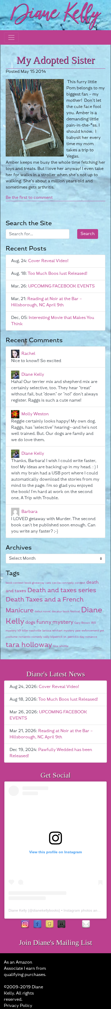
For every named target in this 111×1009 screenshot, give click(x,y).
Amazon (61, 924)
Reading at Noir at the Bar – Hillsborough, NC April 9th (46, 302)
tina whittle (60, 646)
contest (80, 583)
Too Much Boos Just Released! (57, 274)
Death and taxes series (61, 590)
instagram (25, 924)
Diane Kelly (32, 375)
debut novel (43, 611)
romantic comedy (30, 637)
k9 (19, 630)
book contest (14, 583)
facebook (37, 924)
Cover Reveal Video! (48, 261)
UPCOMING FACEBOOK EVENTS (61, 286)
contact (86, 924)
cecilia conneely (63, 583)
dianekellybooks (46, 910)
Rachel (28, 354)
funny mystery (54, 622)
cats (48, 583)
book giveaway (34, 583)
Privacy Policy (18, 1006)
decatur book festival (66, 611)
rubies (73, 924)
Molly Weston (35, 414)
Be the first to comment (29, 198)
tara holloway (29, 645)
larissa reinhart (52, 630)
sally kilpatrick (52, 637)
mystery (69, 630)
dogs (30, 622)
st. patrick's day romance (80, 637)
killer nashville (31, 630)
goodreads (49, 924)
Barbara (29, 512)
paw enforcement (87, 630)
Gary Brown (82, 623)
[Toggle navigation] (11, 37)
